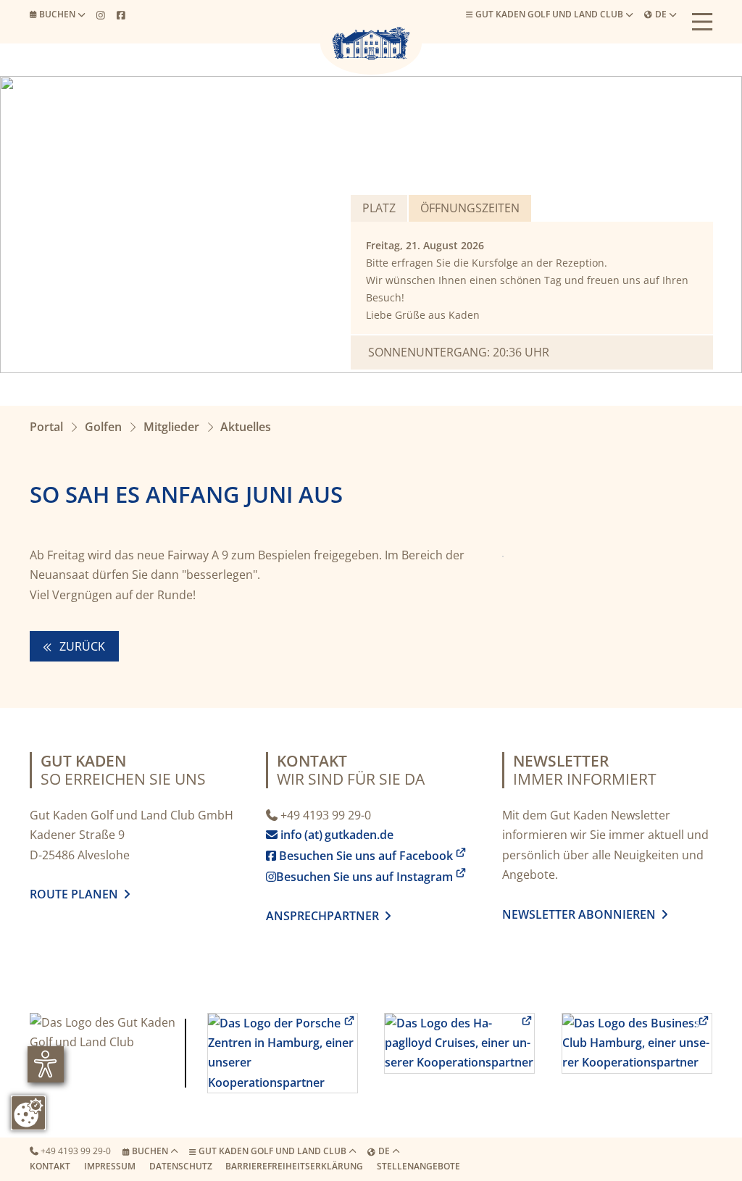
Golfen (103, 427)
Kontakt (50, 1166)
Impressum (110, 1166)
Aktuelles (245, 427)
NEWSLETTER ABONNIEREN (582, 914)
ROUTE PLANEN (77, 894)
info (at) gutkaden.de (332, 835)
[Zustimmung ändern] (28, 1113)
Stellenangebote (418, 1166)
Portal (46, 427)
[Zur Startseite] (371, 43)
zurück (81, 646)
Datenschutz (180, 1166)
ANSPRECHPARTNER (328, 916)
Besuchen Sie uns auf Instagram (359, 877)
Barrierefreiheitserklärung (294, 1166)
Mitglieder (171, 427)
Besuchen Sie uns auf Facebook (359, 856)
